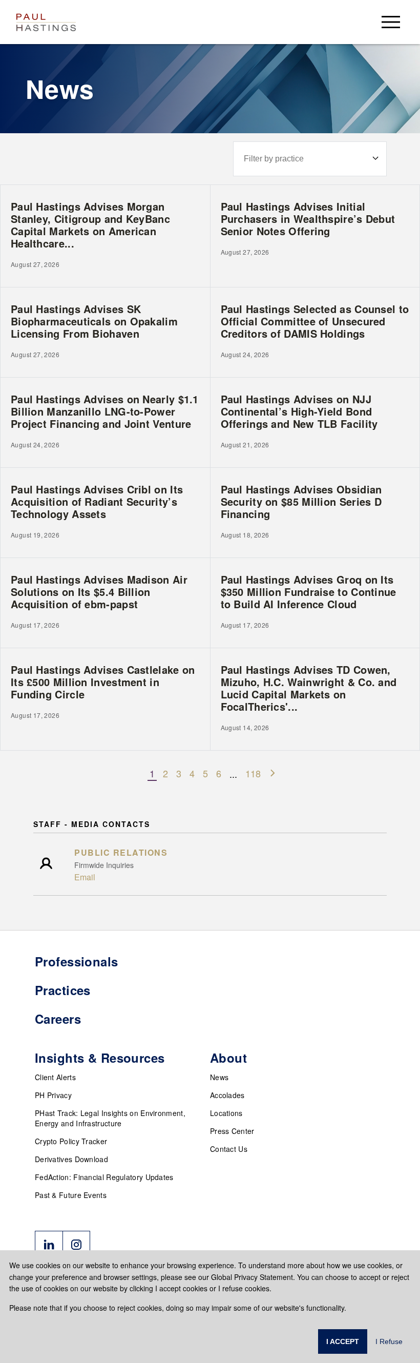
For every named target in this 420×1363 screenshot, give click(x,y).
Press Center (232, 1131)
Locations (226, 1113)
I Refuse (389, 1341)
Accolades (227, 1095)
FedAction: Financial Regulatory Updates (104, 1177)
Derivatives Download (71, 1159)
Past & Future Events (71, 1195)
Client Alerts (55, 1077)
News (219, 1077)
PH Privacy (53, 1095)
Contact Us (228, 1149)
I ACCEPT (342, 1341)
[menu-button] (391, 21)
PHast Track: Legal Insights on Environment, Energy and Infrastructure (110, 1118)
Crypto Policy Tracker (71, 1141)
